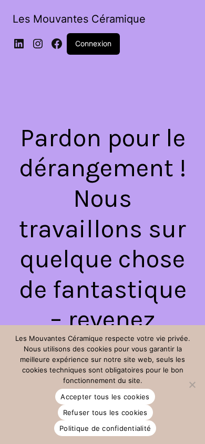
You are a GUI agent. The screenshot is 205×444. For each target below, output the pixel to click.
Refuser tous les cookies (105, 412)
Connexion (93, 43)
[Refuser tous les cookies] (192, 384)
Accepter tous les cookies (104, 396)
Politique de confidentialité (105, 428)
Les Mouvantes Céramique (79, 19)
